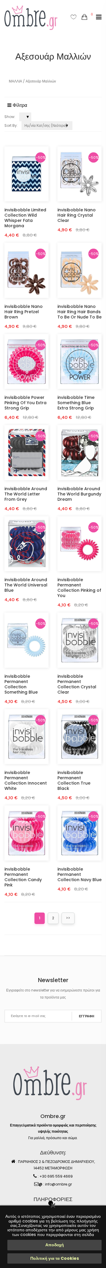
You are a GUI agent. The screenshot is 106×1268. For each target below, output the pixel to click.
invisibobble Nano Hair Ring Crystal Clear (76, 215)
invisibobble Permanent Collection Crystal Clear (76, 684)
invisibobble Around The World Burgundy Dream (79, 494)
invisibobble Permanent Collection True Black (73, 780)
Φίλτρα (19, 105)
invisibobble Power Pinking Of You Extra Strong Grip (25, 403)
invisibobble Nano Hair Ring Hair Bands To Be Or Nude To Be (79, 312)
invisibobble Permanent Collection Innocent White (25, 780)
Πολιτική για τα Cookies (54, 1258)
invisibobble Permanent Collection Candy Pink (23, 877)
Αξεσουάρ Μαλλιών (41, 81)
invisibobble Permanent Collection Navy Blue (79, 874)
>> (68, 917)
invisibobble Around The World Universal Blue (25, 585)
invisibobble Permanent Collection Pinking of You (79, 587)
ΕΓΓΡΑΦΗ (86, 1016)
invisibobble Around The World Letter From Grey (25, 494)
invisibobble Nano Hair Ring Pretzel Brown (23, 312)
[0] (84, 17)
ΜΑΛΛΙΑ (15, 81)
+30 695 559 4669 (56, 1176)
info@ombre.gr (58, 1184)
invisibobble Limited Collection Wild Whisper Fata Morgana (25, 217)
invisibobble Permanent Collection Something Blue (21, 684)
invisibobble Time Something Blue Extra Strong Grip (76, 403)
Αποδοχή (54, 1245)
